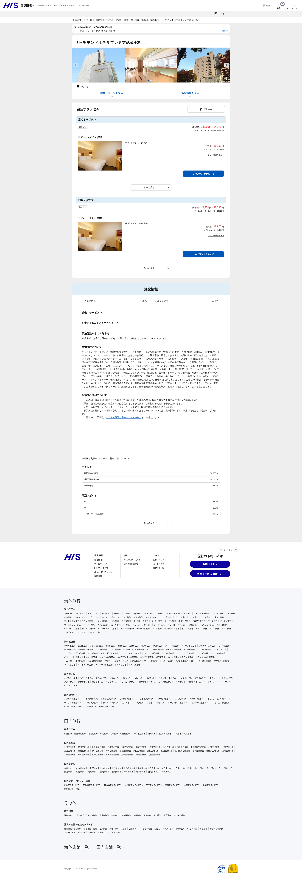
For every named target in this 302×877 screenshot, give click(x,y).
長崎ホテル (116, 771)
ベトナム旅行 (81, 617)
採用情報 (98, 576)
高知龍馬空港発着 (182, 750)
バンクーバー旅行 (171, 628)
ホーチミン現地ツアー (73, 702)
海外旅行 (72, 601)
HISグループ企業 (101, 568)
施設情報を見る (190, 93)
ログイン (222, 14)
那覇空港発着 (127, 754)
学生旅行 (147, 815)
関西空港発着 (83, 750)
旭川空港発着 (113, 747)
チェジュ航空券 (96, 645)
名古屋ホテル (179, 768)
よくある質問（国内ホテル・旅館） (123, 417)
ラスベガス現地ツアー (200, 702)
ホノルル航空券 (219, 649)
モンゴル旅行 (166, 617)
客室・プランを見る (111, 93)
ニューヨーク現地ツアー (223, 702)
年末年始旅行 (125, 815)
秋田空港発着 (154, 747)
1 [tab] (148, 80)
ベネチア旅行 (218, 617)
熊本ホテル (128, 771)
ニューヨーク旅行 (126, 628)
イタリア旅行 (180, 617)
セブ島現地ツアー (164, 699)
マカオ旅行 (149, 613)
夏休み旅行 (104, 815)
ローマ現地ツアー (106, 706)
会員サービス (282, 8)
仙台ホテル (106, 768)
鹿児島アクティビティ (73, 789)
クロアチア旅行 (198, 621)
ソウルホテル (115, 678)
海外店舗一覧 (76, 847)
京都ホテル (192, 768)
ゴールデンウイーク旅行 (86, 815)
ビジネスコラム (114, 832)
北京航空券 (146, 645)
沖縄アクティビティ (72, 785)
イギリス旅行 (101, 621)
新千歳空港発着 (98, 747)
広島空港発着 (125, 750)
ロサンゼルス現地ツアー (178, 702)
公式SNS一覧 (158, 568)
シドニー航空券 (166, 661)
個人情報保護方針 (131, 563)
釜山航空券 (82, 645)
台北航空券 (110, 645)
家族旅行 (137, 815)
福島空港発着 (182, 747)
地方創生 (101, 832)
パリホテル (180, 682)
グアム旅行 (80, 613)
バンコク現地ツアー (146, 699)
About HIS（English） (103, 572)
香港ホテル (152, 678)
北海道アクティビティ (134, 785)
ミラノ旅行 (205, 617)
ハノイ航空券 (101, 649)
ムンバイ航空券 (204, 649)
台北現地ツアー (181, 699)
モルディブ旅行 (207, 625)
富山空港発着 (70, 750)
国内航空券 (69, 742)
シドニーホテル (224, 682)
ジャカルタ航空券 (173, 649)
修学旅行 (203, 828)
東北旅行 (104, 733)
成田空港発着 (83, 747)
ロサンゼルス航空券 (109, 653)
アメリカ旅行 (222, 625)
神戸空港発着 (111, 750)
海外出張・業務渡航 (72, 828)
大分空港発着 (70, 754)
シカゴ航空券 (202, 653)
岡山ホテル (69, 771)
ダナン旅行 (94, 617)
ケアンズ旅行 (103, 625)
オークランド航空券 (103, 664)
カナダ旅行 (157, 628)
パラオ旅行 (106, 613)
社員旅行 (103, 828)
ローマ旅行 (193, 617)
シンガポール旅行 (173, 613)
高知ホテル (93, 771)
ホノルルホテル (70, 678)
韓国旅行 (117, 613)
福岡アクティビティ (211, 785)
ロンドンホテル (194, 682)
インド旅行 (138, 617)
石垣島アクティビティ (92, 785)
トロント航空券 (90, 657)
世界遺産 (167, 815)
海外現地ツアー (71, 694)
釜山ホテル (128, 678)
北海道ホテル (81, 768)
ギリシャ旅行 (225, 621)
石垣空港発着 (141, 754)
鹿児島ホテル (153, 771)
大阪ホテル (204, 768)
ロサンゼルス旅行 (71, 628)
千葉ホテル (118, 768)
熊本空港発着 (83, 754)
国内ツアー (69, 729)
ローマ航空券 (173, 657)
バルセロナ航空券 (95, 661)
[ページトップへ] (236, 549)
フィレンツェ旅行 (71, 621)
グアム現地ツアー (110, 699)
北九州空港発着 (213, 750)
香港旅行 (138, 613)
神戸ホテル (216, 768)
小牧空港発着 (214, 747)
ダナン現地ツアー (92, 702)
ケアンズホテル (70, 685)
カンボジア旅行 (108, 617)
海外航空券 (69, 641)
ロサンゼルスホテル (147, 682)
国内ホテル (69, 763)
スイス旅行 (126, 621)
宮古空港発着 (154, 754)
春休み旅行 (69, 815)
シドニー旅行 (89, 625)
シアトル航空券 (168, 653)
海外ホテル (69, 673)
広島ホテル (81, 771)
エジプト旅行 (70, 632)
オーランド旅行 (143, 628)
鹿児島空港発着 (112, 754)
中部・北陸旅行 (138, 733)
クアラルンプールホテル (204, 678)
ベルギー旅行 (156, 621)
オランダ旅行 (184, 621)
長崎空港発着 (227, 750)
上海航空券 (134, 645)
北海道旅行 (93, 733)
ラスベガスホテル (166, 682)
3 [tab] (153, 80)
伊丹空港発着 (97, 750)
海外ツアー (69, 609)
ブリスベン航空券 (221, 661)
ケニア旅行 (82, 632)
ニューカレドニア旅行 (177, 625)
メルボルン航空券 (85, 664)
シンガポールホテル (167, 678)
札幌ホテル (94, 768)
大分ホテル (140, 771)
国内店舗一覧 (108, 847)
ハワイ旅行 (69, 613)
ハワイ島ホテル (86, 678)
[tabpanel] (98, 65)
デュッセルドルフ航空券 (74, 661)
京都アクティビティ (173, 785)
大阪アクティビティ (192, 785)
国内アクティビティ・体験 (77, 780)
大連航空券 (158, 645)
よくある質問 (158, 563)
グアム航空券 (93, 653)
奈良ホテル (228, 768)
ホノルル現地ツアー (72, 699)
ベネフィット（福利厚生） (173, 828)
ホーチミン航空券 (85, 649)
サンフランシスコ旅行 (106, 628)
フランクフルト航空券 (205, 657)
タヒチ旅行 (194, 625)
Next (226, 65)
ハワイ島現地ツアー (92, 699)
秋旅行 (114, 815)
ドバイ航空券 (120, 664)
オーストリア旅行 (140, 621)
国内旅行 (72, 721)
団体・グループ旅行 (117, 828)
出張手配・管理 (90, 828)
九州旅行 (187, 733)
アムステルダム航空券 (132, 661)
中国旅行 (160, 613)
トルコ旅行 (226, 628)
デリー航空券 (189, 649)
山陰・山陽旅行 (164, 733)
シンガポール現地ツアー (218, 699)
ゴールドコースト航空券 (201, 661)
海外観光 (157, 815)
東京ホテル (69, 768)
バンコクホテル (185, 678)
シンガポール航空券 (207, 645)
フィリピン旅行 (218, 613)
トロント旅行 (187, 628)
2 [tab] (151, 80)
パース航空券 (69, 664)
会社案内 (98, 559)
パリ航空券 (160, 657)
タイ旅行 (187, 613)
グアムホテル (101, 678)
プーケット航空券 (188, 645)
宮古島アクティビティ (113, 785)
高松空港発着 (153, 750)
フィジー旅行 (159, 625)
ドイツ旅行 (114, 621)
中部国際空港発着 (198, 747)
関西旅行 (151, 733)
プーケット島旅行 (201, 613)
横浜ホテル (130, 768)
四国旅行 (177, 733)
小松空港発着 (227, 747)
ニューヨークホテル (128, 682)
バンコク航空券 (172, 645)
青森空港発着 (141, 747)
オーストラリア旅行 (72, 625)
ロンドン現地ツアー (72, 706)
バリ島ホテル (111, 682)
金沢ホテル (166, 768)
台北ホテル (140, 678)
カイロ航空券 (134, 664)
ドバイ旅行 (214, 628)
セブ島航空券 (70, 649)
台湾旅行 (127, 613)
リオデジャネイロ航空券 (127, 657)
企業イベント (134, 828)
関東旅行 (114, 733)
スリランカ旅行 (152, 617)
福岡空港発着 (198, 750)
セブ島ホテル (97, 682)
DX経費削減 (192, 828)
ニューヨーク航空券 (185, 653)
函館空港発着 (127, 747)
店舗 (268, 5)
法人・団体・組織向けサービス (79, 824)
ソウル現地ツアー (197, 699)
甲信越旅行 (125, 733)
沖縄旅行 (68, 733)
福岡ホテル (104, 771)
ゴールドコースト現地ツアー (134, 702)
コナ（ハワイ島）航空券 (74, 653)
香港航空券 (122, 645)
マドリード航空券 (112, 661)
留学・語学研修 (216, 828)
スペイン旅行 (170, 621)
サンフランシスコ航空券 (131, 653)
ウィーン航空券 (150, 661)
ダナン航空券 (115, 649)
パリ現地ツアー (90, 706)
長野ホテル (154, 768)
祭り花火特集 (179, 815)
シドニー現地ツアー (157, 702)
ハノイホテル (70, 682)
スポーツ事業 (70, 832)
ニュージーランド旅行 (141, 625)
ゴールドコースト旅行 (120, 625)
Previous (75, 65)
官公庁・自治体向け (86, 832)
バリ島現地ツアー (127, 699)
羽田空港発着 (70, 747)
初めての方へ (158, 559)
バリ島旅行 (69, 617)
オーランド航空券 (218, 653)
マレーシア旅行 (124, 617)
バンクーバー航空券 (72, 657)
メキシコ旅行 (201, 628)
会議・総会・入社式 (151, 828)
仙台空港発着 (168, 747)
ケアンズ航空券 (181, 661)
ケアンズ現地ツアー (111, 702)
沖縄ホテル (166, 771)
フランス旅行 (87, 621)
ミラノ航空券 (187, 657)
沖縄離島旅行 (80, 733)
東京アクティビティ (154, 785)
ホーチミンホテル (225, 678)
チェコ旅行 (212, 621)
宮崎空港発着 (97, 754)
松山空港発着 (166, 750)
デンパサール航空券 (155, 649)
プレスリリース (100, 563)
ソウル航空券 (70, 645)
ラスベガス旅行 (88, 628)
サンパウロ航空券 (107, 657)
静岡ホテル (142, 768)
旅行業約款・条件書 (132, 559)
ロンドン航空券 (147, 657)
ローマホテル (209, 682)
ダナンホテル (83, 682)
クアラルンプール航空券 (133, 649)
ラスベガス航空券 (151, 653)
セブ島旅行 (232, 613)
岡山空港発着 (139, 750)
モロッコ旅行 (95, 632)
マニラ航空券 (224, 645)
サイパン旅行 (93, 613)
